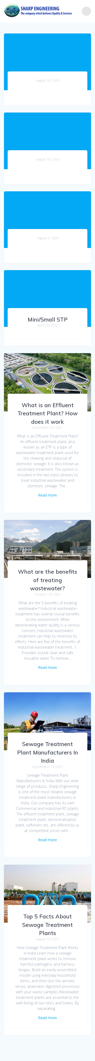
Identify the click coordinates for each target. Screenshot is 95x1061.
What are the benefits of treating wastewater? (47, 580)
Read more (47, 495)
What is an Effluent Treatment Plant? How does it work (47, 413)
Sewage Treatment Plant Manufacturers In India (47, 752)
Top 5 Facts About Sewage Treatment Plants (47, 924)
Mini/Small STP (48, 319)
